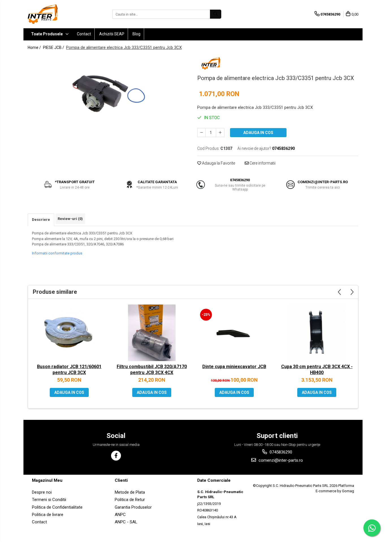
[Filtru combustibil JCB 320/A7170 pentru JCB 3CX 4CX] (151, 333)
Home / (35, 47)
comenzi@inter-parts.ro (280, 460)
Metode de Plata (130, 492)
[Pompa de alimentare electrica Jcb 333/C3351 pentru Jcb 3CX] (108, 94)
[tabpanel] (108, 94)
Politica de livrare (47, 514)
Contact (84, 34)
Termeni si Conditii (49, 499)
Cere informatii (262, 163)
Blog (136, 34)
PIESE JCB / (54, 47)
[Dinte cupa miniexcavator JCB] (234, 333)
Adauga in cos (258, 132)
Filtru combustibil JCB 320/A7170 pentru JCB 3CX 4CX (152, 369)
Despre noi (42, 492)
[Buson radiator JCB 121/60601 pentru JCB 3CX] (69, 333)
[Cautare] (215, 14)
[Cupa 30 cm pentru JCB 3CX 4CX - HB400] (316, 333)
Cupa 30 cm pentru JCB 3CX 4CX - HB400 (317, 369)
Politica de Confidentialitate (57, 507)
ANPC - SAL (126, 521)
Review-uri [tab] (70, 219)
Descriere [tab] (41, 219)
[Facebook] (116, 456)
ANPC (120, 514)
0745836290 (280, 452)
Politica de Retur (130, 499)
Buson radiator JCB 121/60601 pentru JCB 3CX (69, 369)
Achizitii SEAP (111, 34)
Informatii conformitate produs (57, 253)
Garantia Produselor (133, 507)
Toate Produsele (47, 34)
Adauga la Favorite (218, 163)
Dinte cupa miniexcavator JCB (234, 366)
